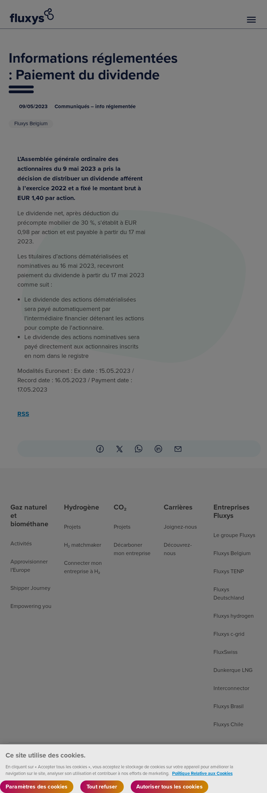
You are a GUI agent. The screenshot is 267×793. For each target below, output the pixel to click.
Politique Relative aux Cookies (202, 773)
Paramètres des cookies (37, 787)
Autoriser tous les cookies (169, 787)
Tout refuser (102, 787)
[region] (133, 768)
